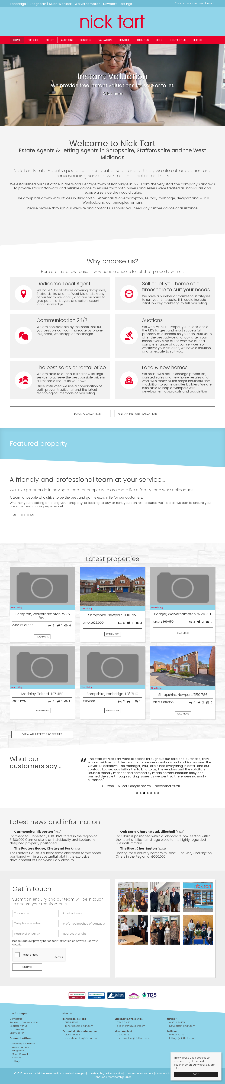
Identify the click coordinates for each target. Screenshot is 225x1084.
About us (143, 40)
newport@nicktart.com (182, 1025)
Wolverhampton (87, 4)
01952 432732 (176, 1034)
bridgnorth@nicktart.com (131, 1025)
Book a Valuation (87, 414)
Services (124, 40)
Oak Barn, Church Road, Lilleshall (148, 831)
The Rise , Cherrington (139, 848)
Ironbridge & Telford (23, 1043)
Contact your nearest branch (194, 3)
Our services (17, 1029)
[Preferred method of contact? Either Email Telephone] (84, 924)
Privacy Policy (114, 1073)
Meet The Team (23, 515)
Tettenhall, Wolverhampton (79, 1031)
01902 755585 (72, 1034)
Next (211, 772)
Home (16, 40)
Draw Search (17, 1032)
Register (86, 40)
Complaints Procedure (139, 1073)
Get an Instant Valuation (137, 414)
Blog (159, 40)
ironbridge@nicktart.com (79, 1025)
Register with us (18, 1025)
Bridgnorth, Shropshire (129, 1018)
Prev (84, 772)
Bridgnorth (38, 4)
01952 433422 (72, 1022)
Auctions (67, 40)
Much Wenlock (60, 4)
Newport (110, 4)
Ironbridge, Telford (74, 1018)
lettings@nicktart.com (181, 1038)
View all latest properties (42, 734)
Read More (42, 636)
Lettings (126, 4)
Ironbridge (18, 4)
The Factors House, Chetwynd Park (43, 848)
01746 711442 (123, 1022)
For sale (33, 40)
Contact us (178, 40)
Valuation (105, 40)
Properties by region (73, 1073)
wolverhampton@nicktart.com (82, 1038)
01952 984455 (177, 1022)
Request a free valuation (24, 1022)
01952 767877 (124, 1034)
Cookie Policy (96, 1073)
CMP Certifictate (165, 1073)
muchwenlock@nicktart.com (133, 1038)
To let (50, 40)
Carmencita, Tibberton (34, 831)
